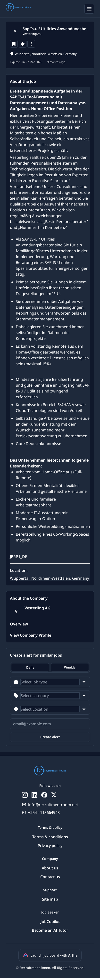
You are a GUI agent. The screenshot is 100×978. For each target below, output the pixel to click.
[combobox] (50, 682)
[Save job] (14, 44)
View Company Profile (30, 635)
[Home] (19, 8)
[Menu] (89, 9)
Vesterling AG (32, 34)
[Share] (22, 44)
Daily (30, 667)
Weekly (69, 667)
